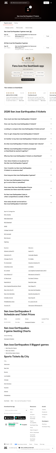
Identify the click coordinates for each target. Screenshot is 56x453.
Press (31, 427)
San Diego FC (32, 286)
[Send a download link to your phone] (26, 410)
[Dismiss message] (52, 448)
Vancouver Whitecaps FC (35, 305)
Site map (42, 444)
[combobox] (20, 2)
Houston (6, 387)
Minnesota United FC (34, 274)
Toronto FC (7, 305)
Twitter (44, 409)
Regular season (8, 23)
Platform (44, 424)
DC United (7, 270)
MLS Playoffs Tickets (11, 348)
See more (21, 100)
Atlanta (6, 391)
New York (6, 368)
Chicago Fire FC (8, 259)
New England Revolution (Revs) (12, 286)
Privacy (36, 444)
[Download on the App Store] (9, 418)
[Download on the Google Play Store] (20, 418)
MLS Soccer (7, 238)
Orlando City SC (8, 297)
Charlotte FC (7, 255)
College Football (8, 230)
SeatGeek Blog (34, 425)
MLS (12, 401)
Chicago (6, 379)
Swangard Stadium (30, 322)
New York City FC (9, 290)
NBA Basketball (8, 218)
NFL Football (7, 234)
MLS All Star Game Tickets (12, 353)
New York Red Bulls (9, 294)
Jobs (31, 412)
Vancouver (7, 364)
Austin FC (31, 251)
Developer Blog (46, 426)
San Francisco (7, 383)
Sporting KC (31, 297)
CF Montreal (7, 278)
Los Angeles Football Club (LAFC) (37, 270)
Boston (6, 372)
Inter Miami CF (8, 274)
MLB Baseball (8, 222)
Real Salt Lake (32, 282)
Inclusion (32, 414)
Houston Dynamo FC (34, 263)
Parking (16, 23)
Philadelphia (7, 395)
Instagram (44, 414)
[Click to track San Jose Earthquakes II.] (30, 7)
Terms (30, 444)
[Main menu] (51, 3)
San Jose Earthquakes (34, 290)
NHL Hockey (7, 214)
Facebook (44, 412)
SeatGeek (6, 401)
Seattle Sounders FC (34, 294)
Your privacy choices (22, 444)
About (31, 409)
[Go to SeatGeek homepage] (6, 2)
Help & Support (34, 430)
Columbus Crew (8, 266)
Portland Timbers (33, 278)
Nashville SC (7, 282)
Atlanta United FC (9, 251)
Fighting (6, 242)
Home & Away (29, 27)
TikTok (43, 417)
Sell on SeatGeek (34, 432)
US (30, 31)
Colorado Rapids (33, 255)
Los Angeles (7, 376)
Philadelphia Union (9, 301)
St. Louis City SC (32, 301)
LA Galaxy (31, 266)
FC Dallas (31, 259)
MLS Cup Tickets (10, 350)
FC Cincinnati (8, 263)
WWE (5, 226)
